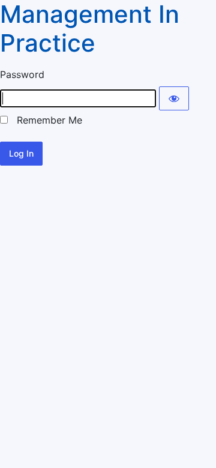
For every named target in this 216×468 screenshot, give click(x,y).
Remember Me (45, 120)
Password (22, 74)
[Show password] (174, 98)
